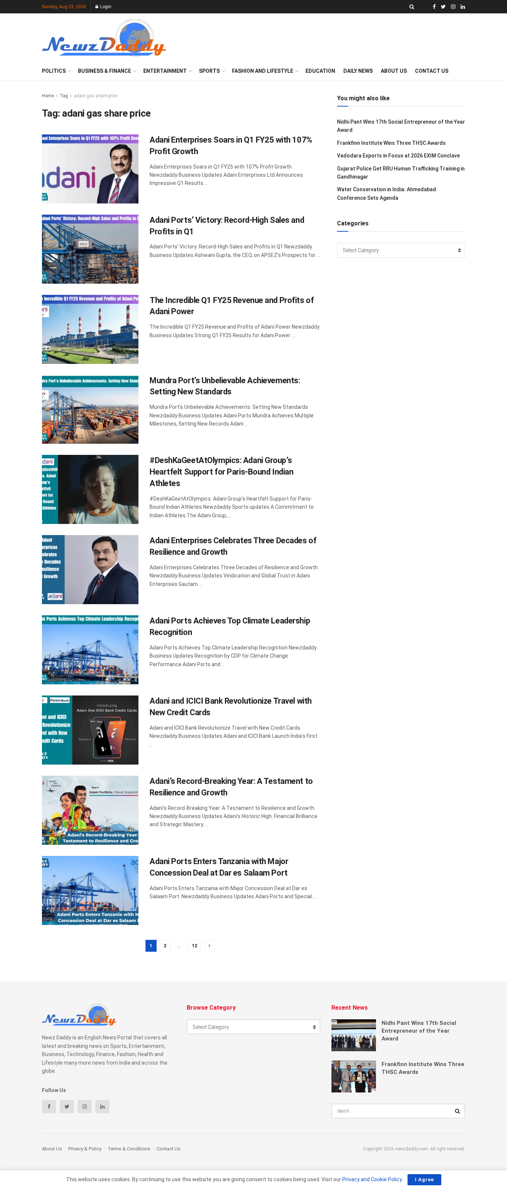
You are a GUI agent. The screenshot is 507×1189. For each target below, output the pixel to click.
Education (320, 71)
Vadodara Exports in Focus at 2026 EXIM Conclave (398, 156)
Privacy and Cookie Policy (372, 1179)
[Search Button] (457, 1111)
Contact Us (431, 71)
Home (48, 95)
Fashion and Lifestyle (262, 71)
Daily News (358, 71)
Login (105, 6)
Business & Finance (104, 71)
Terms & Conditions (129, 1148)
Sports (209, 71)
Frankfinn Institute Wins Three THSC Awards (391, 143)
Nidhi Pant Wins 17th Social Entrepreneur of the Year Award (419, 1031)
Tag (64, 95)
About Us (394, 71)
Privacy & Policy (84, 1148)
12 (194, 945)
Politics (54, 71)
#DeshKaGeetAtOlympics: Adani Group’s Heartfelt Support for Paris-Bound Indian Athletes (221, 472)
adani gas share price (95, 95)
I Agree (424, 1179)
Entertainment (165, 71)
